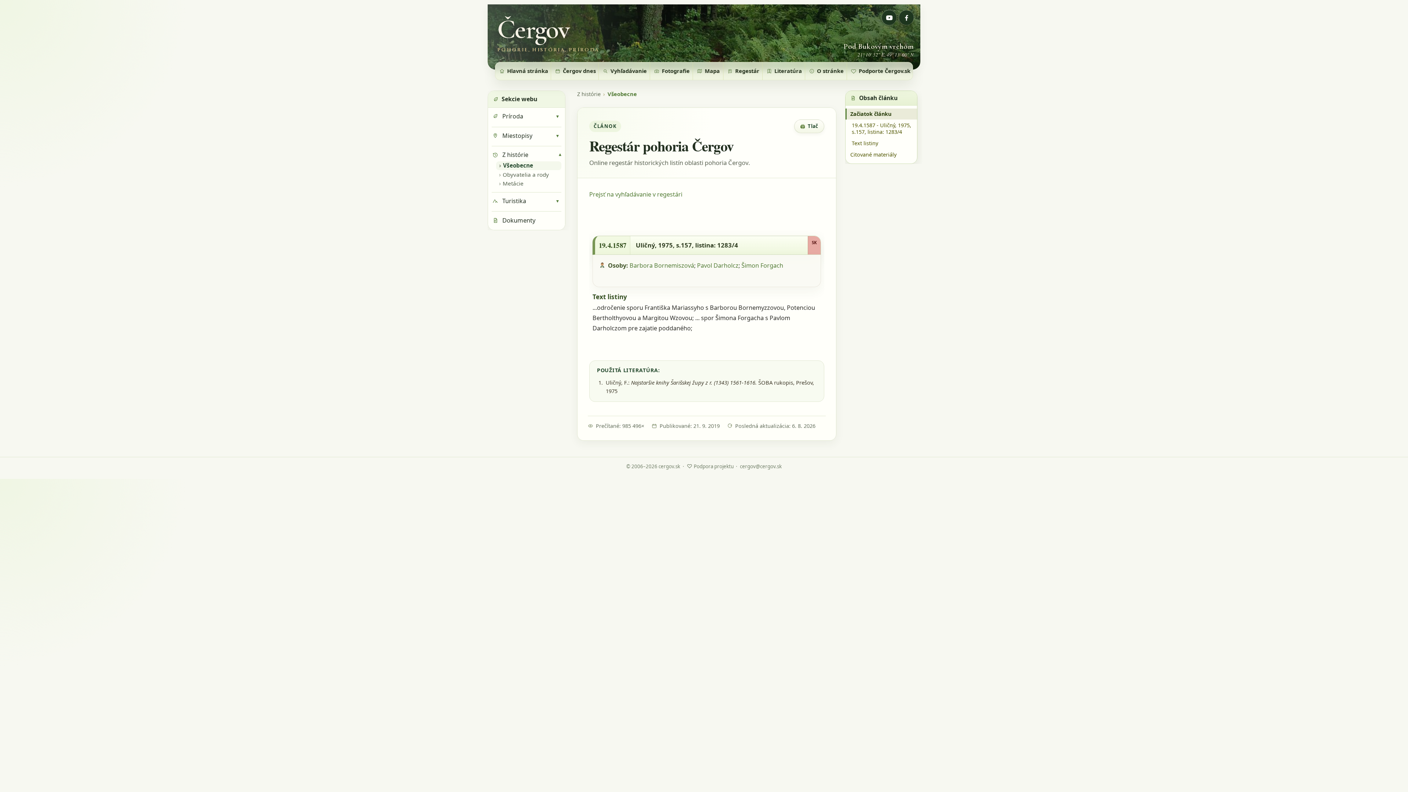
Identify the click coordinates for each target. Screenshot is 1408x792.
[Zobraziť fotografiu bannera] (704, 37)
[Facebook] (906, 17)
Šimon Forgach (762, 265)
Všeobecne (622, 94)
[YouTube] (889, 17)
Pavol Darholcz (717, 265)
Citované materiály (873, 154)
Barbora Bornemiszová (662, 265)
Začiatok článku (870, 113)
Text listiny (865, 143)
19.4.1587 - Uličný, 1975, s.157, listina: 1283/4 (881, 128)
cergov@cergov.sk (761, 466)
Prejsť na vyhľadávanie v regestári (635, 194)
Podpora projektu (710, 466)
